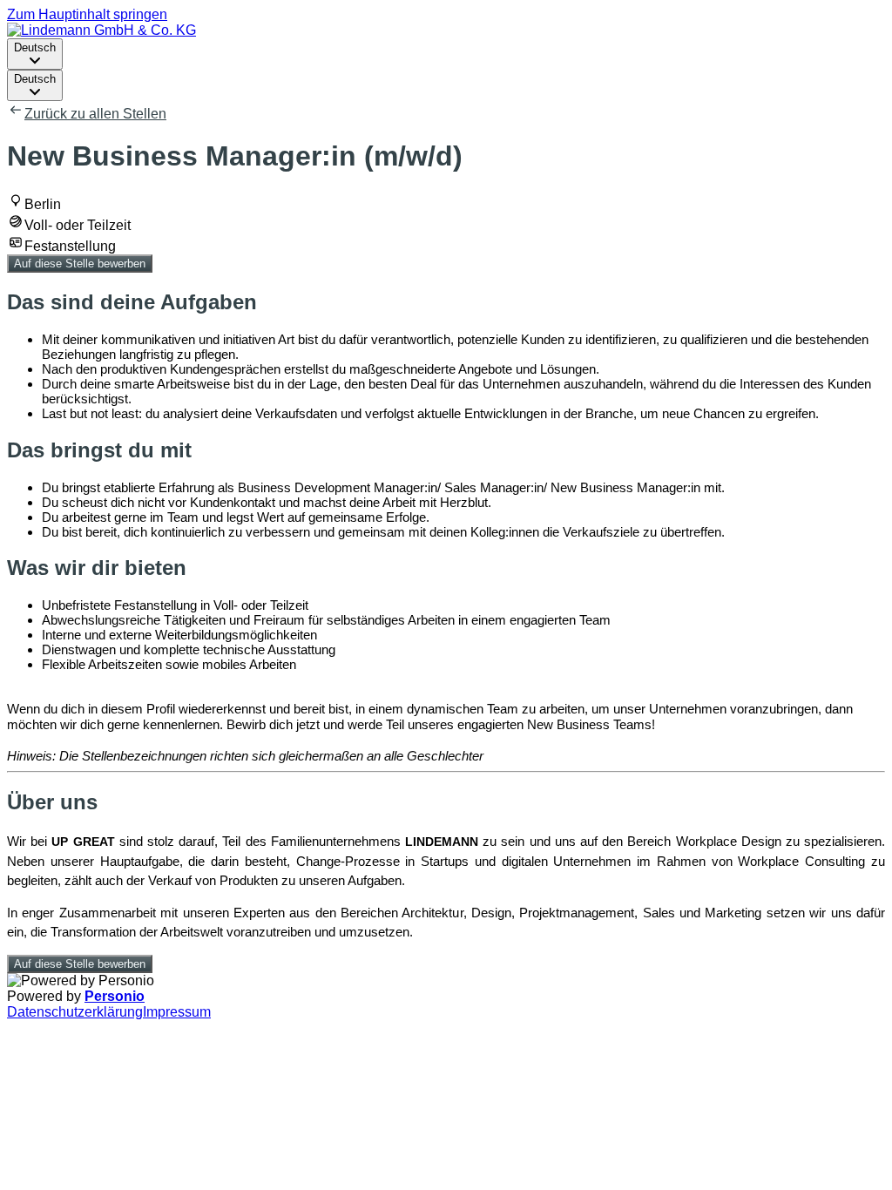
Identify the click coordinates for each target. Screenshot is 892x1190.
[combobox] (35, 54)
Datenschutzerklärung (75, 1011)
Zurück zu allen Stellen (95, 113)
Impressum (177, 1011)
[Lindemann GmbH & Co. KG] (101, 30)
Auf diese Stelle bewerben (79, 263)
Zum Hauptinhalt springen (87, 14)
